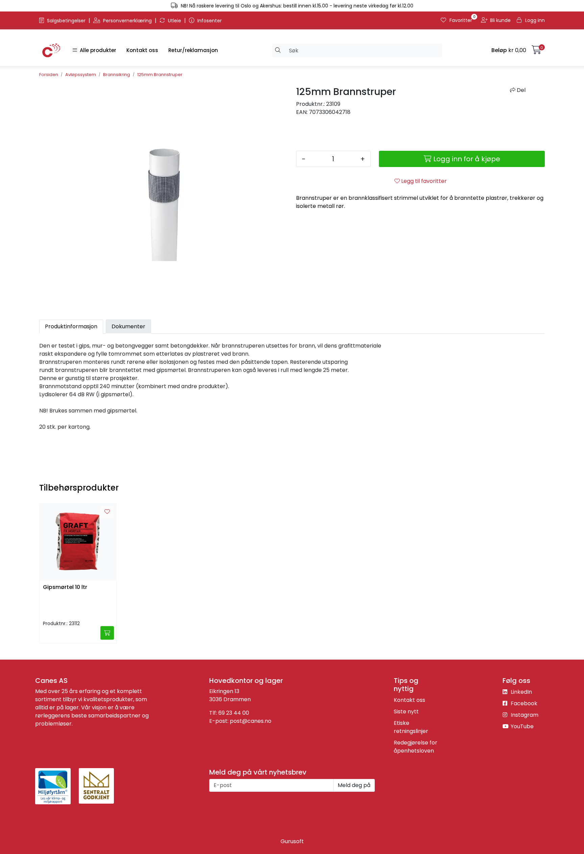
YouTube (521, 726)
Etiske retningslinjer (411, 727)
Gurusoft (292, 841)
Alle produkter (96, 50)
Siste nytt (406, 711)
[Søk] (278, 50)
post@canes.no (250, 721)
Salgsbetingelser (66, 20)
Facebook (523, 703)
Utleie (174, 20)
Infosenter (209, 20)
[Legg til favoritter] (107, 512)
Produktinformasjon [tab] (71, 326)
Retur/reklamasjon (193, 50)
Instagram (523, 715)
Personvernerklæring (127, 20)
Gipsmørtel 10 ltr (65, 587)
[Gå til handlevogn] (536, 51)
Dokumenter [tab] (128, 326)
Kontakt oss (142, 50)
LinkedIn (520, 692)
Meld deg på (354, 785)
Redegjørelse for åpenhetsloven (415, 747)
